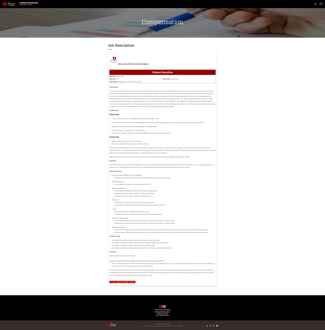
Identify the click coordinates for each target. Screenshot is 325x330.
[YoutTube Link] (217, 326)
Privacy (171, 326)
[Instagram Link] (213, 326)
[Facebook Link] (210, 326)
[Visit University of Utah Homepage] (9, 4)
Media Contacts (178, 326)
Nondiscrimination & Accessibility (152, 326)
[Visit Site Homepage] (162, 306)
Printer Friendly (122, 282)
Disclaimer (165, 326)
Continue (113, 282)
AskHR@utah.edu (164, 315)
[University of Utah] (113, 324)
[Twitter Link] (207, 326)
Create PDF (131, 282)
